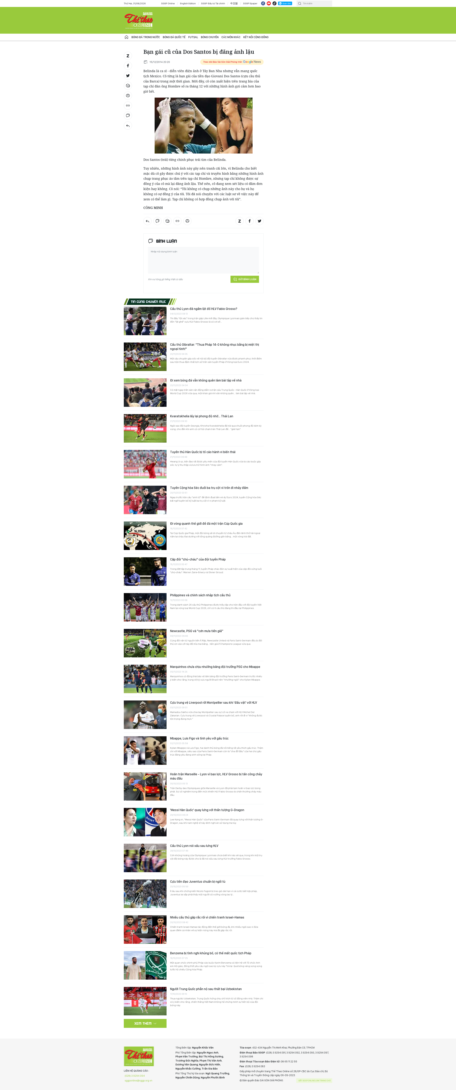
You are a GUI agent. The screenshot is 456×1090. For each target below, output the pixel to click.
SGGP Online (168, 3)
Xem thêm (143, 1023)
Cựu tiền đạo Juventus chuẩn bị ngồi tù (197, 881)
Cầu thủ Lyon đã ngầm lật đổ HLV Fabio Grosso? (203, 309)
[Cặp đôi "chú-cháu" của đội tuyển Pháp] (145, 571)
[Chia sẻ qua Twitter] (128, 76)
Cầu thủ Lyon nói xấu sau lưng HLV (194, 846)
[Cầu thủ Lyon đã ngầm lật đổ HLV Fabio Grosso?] (145, 321)
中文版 (234, 3)
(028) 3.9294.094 (135, 1075)
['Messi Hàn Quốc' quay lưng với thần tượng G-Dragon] (145, 822)
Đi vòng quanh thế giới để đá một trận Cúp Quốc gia (206, 523)
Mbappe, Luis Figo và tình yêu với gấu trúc (199, 738)
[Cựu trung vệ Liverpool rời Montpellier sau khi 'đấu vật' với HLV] (145, 714)
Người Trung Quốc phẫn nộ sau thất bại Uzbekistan (206, 989)
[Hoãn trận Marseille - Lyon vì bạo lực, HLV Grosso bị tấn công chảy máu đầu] (145, 786)
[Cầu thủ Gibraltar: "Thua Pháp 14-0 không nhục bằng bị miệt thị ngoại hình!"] (145, 356)
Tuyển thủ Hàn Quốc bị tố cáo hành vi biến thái (202, 452)
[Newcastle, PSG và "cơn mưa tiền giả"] (145, 643)
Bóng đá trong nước (145, 37)
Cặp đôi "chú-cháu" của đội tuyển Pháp (198, 559)
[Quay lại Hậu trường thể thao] (128, 125)
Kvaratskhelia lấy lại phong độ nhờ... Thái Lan (201, 416)
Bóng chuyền (210, 37)
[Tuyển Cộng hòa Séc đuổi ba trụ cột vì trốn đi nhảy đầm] (145, 500)
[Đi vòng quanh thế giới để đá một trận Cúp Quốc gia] (145, 535)
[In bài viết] (128, 96)
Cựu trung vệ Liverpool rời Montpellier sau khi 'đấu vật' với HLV (213, 702)
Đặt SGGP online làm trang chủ (315, 1080)
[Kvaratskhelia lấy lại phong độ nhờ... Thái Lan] (145, 428)
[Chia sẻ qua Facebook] (128, 66)
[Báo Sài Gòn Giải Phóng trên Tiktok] (274, 3)
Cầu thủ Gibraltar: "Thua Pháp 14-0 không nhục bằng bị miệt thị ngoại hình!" (214, 347)
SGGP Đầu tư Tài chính (213, 3)
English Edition (188, 3)
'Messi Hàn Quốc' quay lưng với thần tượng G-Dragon (207, 810)
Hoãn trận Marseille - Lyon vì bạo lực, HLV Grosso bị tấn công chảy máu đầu (216, 776)
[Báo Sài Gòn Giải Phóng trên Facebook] (263, 3)
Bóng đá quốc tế (174, 37)
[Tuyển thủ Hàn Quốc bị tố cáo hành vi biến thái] (145, 464)
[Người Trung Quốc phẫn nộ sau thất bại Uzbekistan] (145, 1001)
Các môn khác (230, 37)
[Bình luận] (128, 115)
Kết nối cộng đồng (255, 37)
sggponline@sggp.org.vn (138, 1080)
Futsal (193, 37)
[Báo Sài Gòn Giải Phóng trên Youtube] (269, 3)
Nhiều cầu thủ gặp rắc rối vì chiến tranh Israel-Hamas (207, 917)
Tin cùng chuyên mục (148, 301)
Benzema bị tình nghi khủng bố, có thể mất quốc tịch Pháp (210, 953)
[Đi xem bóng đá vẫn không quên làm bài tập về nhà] (145, 392)
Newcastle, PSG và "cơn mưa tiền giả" (196, 631)
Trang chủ (126, 37)
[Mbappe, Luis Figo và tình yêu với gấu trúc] (145, 750)
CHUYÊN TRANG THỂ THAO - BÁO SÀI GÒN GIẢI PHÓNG (139, 20)
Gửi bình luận (247, 279)
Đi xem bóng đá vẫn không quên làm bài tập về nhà (206, 380)
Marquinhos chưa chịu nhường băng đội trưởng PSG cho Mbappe (215, 667)
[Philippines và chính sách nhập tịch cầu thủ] (145, 607)
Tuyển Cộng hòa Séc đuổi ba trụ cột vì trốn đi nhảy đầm (209, 488)
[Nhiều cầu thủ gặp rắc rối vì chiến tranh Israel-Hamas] (145, 929)
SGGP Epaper (250, 3)
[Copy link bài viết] (128, 106)
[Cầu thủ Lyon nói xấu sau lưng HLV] (145, 858)
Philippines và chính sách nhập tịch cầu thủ (200, 595)
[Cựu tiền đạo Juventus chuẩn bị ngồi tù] (145, 893)
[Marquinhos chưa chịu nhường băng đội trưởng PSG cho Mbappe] (145, 679)
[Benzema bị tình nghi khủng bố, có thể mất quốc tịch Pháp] (145, 965)
